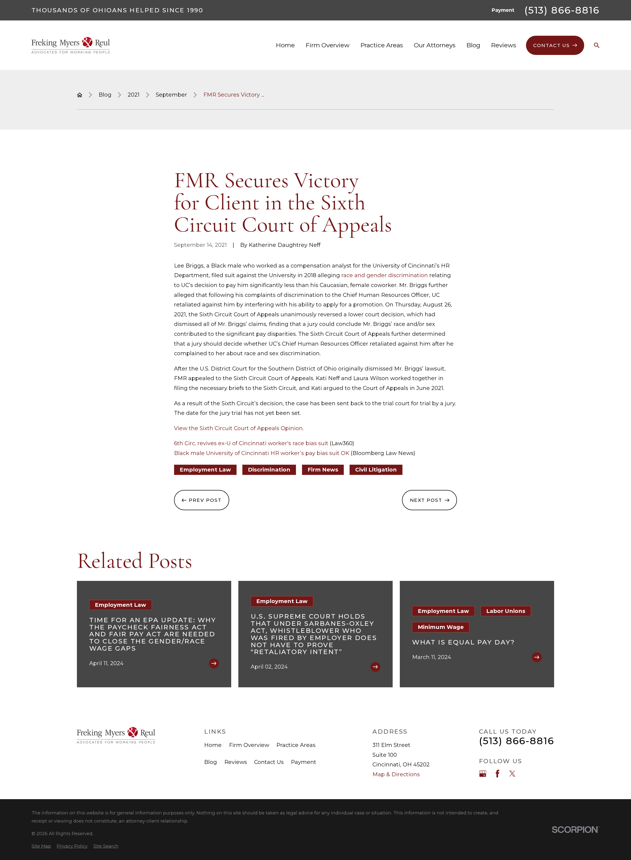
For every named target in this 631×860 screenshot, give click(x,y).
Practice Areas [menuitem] (381, 45)
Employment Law (205, 469)
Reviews (235, 762)
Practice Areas (296, 745)
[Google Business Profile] (483, 773)
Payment (502, 10)
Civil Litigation (376, 469)
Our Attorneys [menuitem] (435, 45)
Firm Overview (249, 745)
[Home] (71, 45)
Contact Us (269, 762)
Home (213, 745)
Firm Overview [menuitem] (328, 45)
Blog (210, 762)
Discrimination (269, 469)
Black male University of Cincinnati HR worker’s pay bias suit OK (261, 453)
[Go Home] (79, 95)
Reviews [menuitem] (503, 45)
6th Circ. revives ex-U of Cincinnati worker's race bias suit (251, 443)
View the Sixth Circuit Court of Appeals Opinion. (239, 428)
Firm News (323, 469)
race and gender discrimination (384, 275)
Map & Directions (396, 774)
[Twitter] (512, 773)
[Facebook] (497, 773)
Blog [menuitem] (473, 45)
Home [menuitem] (285, 45)
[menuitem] (41, 846)
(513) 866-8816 (561, 10)
